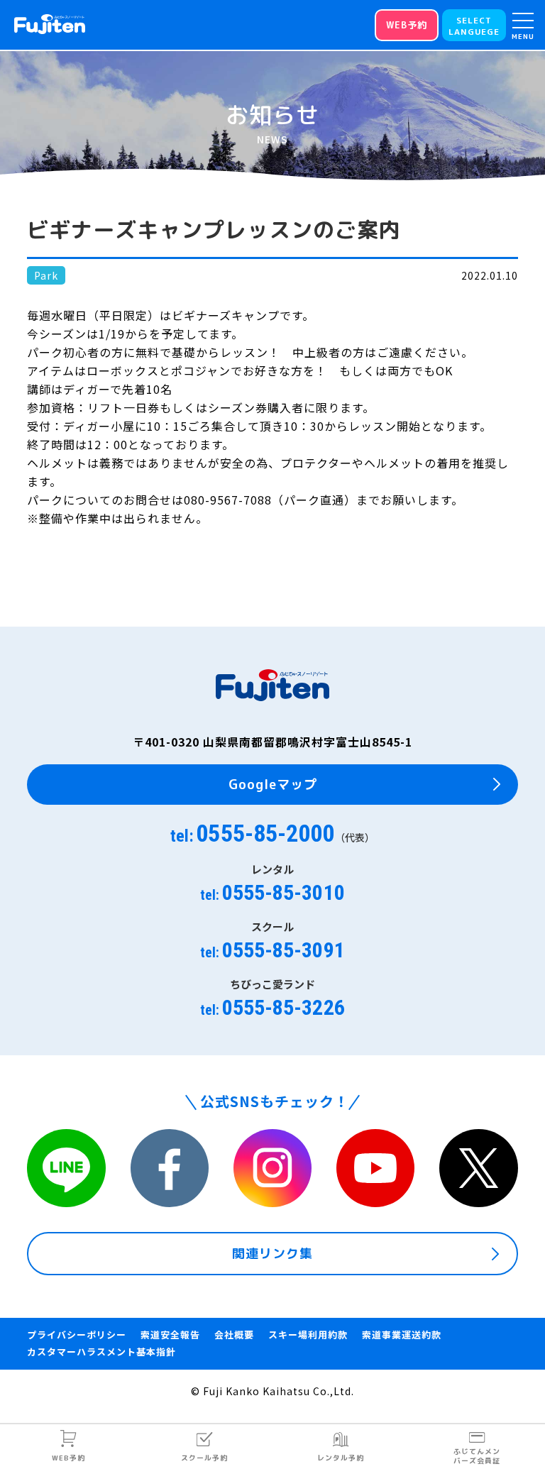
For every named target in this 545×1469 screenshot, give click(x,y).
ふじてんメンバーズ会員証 (476, 1455)
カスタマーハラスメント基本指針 (101, 1351)
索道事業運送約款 (401, 1334)
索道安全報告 (170, 1334)
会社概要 (234, 1334)
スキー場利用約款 (308, 1334)
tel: (272, 833)
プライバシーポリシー (76, 1334)
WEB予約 (68, 1458)
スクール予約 (204, 1458)
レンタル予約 (340, 1458)
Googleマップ (273, 784)
